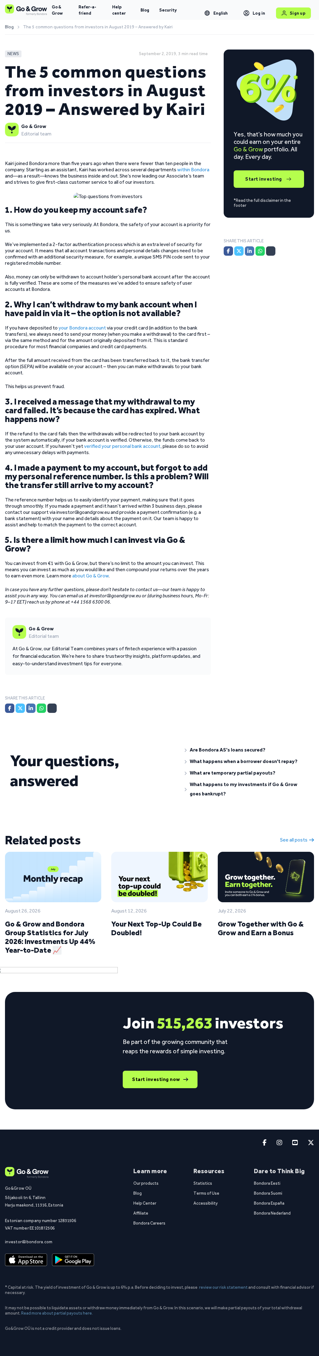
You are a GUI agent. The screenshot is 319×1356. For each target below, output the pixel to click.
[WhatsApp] (41, 708)
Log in (259, 13)
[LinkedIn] (31, 708)
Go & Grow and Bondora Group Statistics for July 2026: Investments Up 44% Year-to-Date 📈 (50, 937)
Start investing (263, 179)
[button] (247, 750)
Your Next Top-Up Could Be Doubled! (156, 928)
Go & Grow (57, 10)
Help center (119, 10)
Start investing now (156, 1079)
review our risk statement (223, 1287)
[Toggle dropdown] (207, 13)
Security (168, 9)
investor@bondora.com (29, 1241)
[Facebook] (9, 708)
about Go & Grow (90, 576)
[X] (20, 708)
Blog (144, 9)
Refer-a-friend (87, 10)
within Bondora (193, 170)
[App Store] (26, 1260)
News (13, 53)
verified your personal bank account (122, 446)
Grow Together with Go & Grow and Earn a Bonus (261, 928)
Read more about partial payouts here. (57, 1313)
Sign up (298, 13)
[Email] (52, 708)
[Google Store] (73, 1260)
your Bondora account (82, 328)
